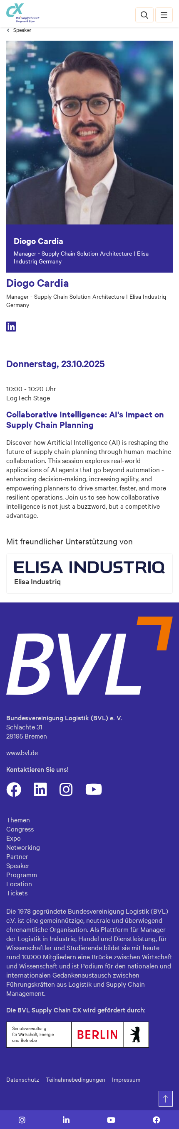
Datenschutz (22, 1079)
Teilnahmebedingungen (75, 1079)
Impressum (126, 1079)
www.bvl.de (22, 752)
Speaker (22, 29)
